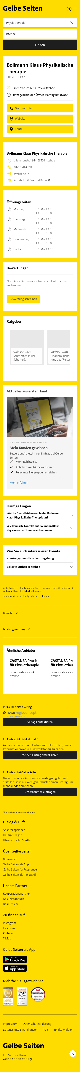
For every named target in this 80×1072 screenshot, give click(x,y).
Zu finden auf (14, 915)
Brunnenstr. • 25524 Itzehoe (24, 668)
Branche (8, 613)
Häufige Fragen (12, 835)
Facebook (9, 928)
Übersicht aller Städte (17, 840)
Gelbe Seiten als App (16, 864)
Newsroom (10, 859)
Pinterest (9, 933)
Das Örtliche (11, 904)
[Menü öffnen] (75, 8)
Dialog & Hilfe (14, 822)
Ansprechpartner (14, 830)
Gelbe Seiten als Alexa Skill (19, 875)
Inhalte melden (63, 1030)
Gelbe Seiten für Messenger (20, 869)
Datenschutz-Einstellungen (20, 1030)
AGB (45, 1030)
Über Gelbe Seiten (17, 851)
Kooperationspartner (16, 894)
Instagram (9, 923)
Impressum (10, 1024)
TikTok (7, 938)
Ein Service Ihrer (18, 1057)
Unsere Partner (15, 885)
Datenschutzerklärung (37, 1024)
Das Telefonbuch (13, 899)
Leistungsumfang (14, 629)
